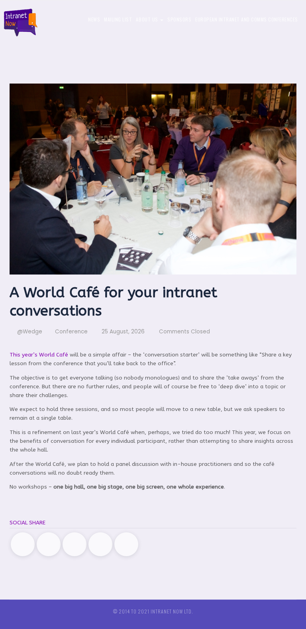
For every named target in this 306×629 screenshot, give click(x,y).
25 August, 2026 (122, 331)
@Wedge (29, 331)
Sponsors (179, 19)
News (94, 19)
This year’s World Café (39, 355)
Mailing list (118, 19)
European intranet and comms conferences (246, 19)
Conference (71, 331)
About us (147, 19)
